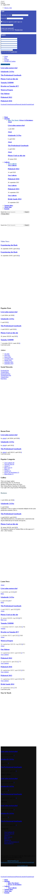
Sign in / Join (8, 8)
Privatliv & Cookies (10, 61)
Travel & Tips (9, 464)
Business (4, 493)
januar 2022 (7, 357)
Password (3, 18)
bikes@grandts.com (13, 861)
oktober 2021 (8, 360)
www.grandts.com (22, 865)
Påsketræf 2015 (13, 189)
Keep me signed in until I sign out (12, 22)
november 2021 (8, 358)
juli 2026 (6, 354)
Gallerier (7, 162)
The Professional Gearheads (11, 75)
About (10, 122)
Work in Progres (7, 90)
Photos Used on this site (9, 79)
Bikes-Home (8, 474)
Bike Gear (8, 467)
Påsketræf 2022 (6, 97)
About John (8, 207)
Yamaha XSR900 (7, 83)
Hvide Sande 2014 (14, 199)
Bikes (7, 469)
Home (6, 56)
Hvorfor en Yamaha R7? (10, 86)
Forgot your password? (7, 28)
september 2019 (8, 363)
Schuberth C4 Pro (7, 72)
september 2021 (8, 362)
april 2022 (7, 355)
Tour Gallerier (12, 165)
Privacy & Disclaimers (11, 472)
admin (4, 438)
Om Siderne (5, 94)
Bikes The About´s (13, 883)
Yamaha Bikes (8, 205)
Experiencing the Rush (9, 245)
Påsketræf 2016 (6, 101)
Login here (14, 51)
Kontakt (6, 59)
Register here (19, 30)
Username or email (6, 15)
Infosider (7, 118)
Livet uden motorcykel (9, 68)
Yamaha (7, 471)
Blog (5, 58)
